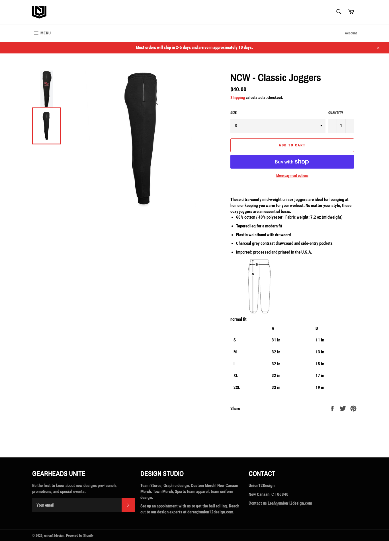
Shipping (237, 97)
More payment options (292, 175)
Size (233, 113)
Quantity (335, 113)
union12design (54, 536)
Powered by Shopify (79, 536)
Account (351, 33)
